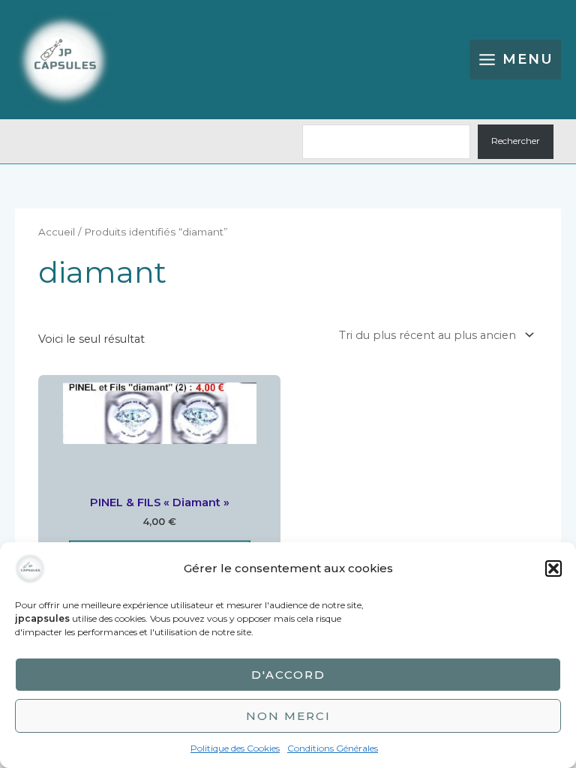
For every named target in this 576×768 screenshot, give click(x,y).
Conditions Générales (332, 748)
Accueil (56, 232)
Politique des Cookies (235, 748)
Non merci (288, 716)
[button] (553, 568)
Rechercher (515, 141)
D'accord (288, 675)
